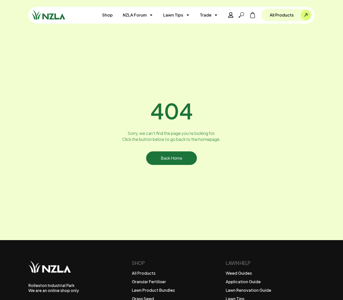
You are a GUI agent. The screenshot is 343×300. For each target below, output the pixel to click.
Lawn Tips (173, 15)
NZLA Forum (135, 15)
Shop (107, 15)
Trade (205, 15)
